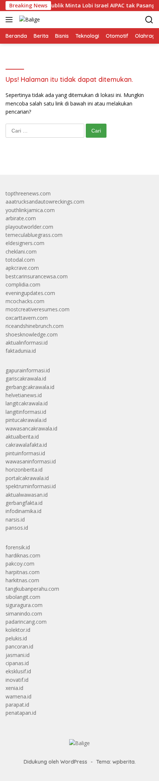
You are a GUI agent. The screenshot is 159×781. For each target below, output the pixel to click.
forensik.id (18, 547)
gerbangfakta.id (24, 502)
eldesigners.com (25, 243)
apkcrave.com (22, 267)
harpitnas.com (23, 572)
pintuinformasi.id (25, 453)
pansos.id (17, 527)
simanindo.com (24, 613)
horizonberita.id (24, 469)
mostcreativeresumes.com (38, 309)
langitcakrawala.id (27, 403)
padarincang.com (26, 621)
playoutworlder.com (29, 226)
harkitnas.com (22, 580)
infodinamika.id (23, 510)
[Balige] (28, 19)
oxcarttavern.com (27, 317)
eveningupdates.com (30, 292)
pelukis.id (16, 638)
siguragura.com (24, 605)
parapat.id (17, 704)
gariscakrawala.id (26, 378)
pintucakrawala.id (26, 419)
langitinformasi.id (26, 411)
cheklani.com (21, 251)
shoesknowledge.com (32, 334)
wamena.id (18, 696)
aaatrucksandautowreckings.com (45, 201)
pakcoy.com (20, 563)
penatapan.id (21, 712)
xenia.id (14, 687)
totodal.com (20, 259)
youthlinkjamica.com (30, 210)
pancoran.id (19, 646)
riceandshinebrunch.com (35, 325)
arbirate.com (21, 218)
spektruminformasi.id (31, 486)
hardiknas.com (23, 555)
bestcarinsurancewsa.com (37, 276)
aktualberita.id (22, 436)
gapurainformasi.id (28, 370)
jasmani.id (18, 654)
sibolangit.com (23, 596)
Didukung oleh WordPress (55, 761)
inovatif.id (17, 679)
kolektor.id (18, 629)
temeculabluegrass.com (34, 234)
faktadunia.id (21, 350)
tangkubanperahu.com (32, 588)
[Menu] (11, 19)
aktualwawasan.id (27, 494)
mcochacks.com (25, 301)
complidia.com (23, 284)
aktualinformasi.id (27, 342)
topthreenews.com (28, 193)
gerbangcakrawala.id (30, 386)
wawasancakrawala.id (31, 428)
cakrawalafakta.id (26, 444)
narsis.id (15, 519)
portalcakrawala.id (27, 478)
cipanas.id (17, 663)
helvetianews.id (24, 395)
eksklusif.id (18, 671)
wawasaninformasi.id (31, 461)
